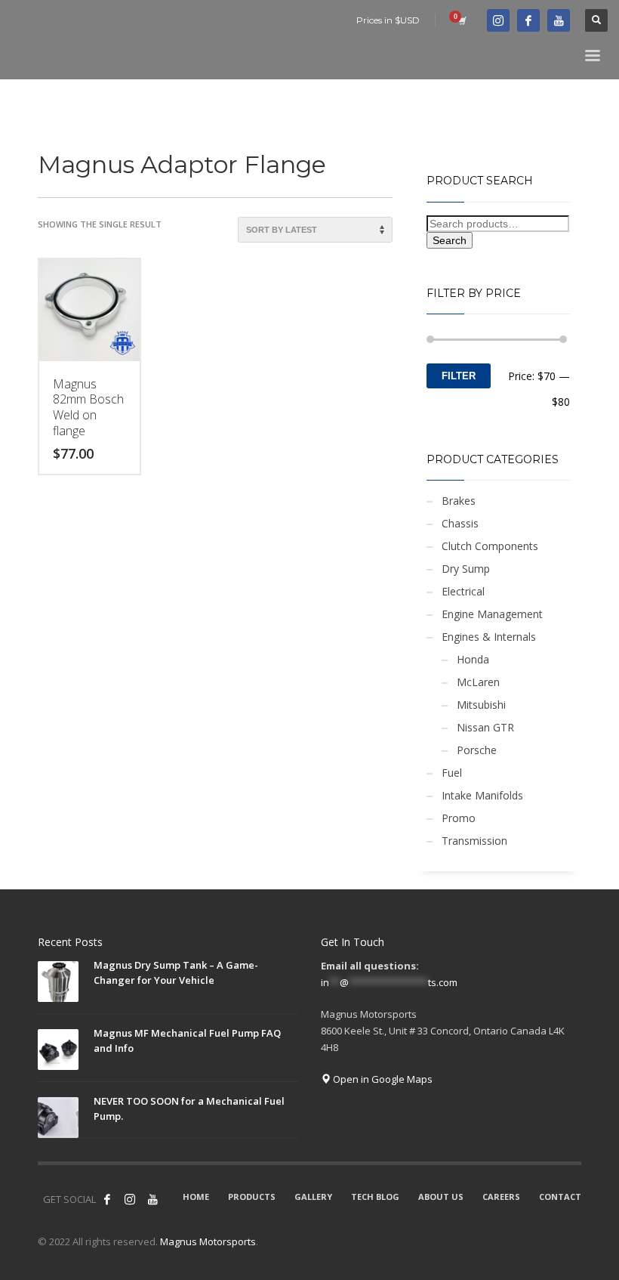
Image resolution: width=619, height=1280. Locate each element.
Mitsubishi (481, 704)
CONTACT (560, 1196)
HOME (196, 1196)
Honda (473, 659)
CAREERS (501, 1196)
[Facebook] (528, 20)
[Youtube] (558, 20)
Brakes (459, 500)
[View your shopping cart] (461, 20)
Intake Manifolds (482, 795)
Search (450, 240)
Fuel (452, 772)
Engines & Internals (489, 636)
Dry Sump (466, 568)
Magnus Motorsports (208, 1241)
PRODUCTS (252, 1196)
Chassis (460, 523)
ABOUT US (440, 1196)
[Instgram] (498, 20)
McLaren (478, 682)
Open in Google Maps (382, 1079)
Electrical (463, 591)
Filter (459, 376)
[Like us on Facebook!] (107, 1199)
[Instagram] (130, 1199)
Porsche (477, 750)
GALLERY (313, 1196)
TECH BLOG (375, 1196)
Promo (459, 818)
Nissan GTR (485, 727)
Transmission (474, 840)
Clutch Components (490, 546)
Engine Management (492, 614)
